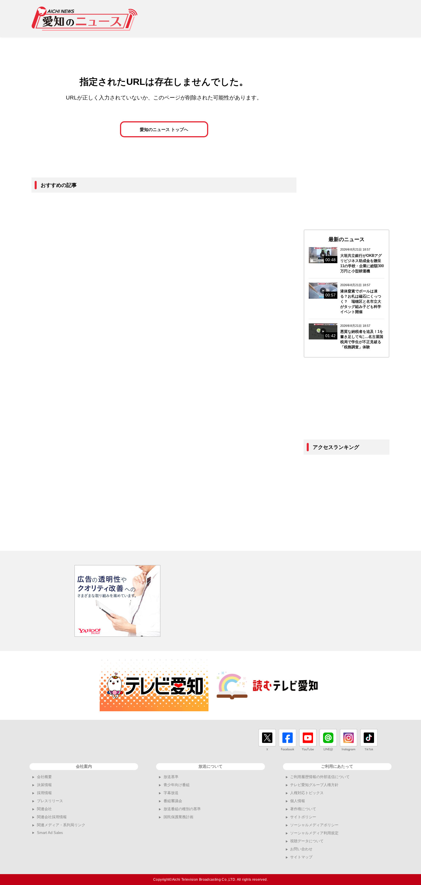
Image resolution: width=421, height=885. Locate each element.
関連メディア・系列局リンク (61, 825)
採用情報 (44, 793)
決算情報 (44, 785)
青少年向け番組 (177, 785)
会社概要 (44, 777)
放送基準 (171, 777)
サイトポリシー (303, 817)
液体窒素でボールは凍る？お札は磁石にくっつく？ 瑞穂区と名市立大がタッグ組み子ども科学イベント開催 (360, 301)
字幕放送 (171, 793)
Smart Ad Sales (50, 833)
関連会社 (44, 809)
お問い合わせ (301, 849)
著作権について (303, 809)
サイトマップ (301, 857)
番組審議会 (173, 801)
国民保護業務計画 (178, 817)
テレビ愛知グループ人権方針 (314, 785)
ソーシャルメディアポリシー (314, 825)
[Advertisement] (285, 19)
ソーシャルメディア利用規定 (314, 833)
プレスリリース (50, 801)
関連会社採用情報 (52, 817)
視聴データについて (307, 841)
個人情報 (297, 801)
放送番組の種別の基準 (182, 809)
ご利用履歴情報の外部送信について (320, 777)
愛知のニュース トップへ (164, 129)
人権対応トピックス (307, 793)
